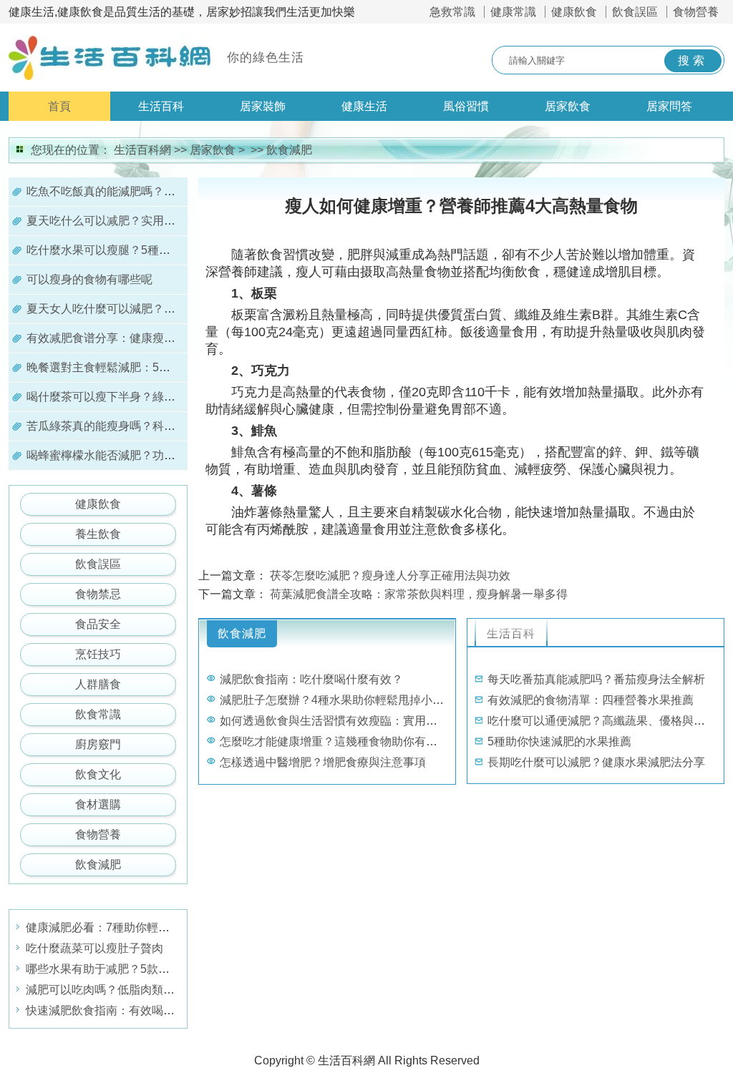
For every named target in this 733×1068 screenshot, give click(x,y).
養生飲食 (98, 534)
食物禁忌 (98, 594)
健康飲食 (574, 12)
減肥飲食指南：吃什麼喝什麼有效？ (311, 679)
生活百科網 (142, 150)
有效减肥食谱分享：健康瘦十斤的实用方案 (135, 338)
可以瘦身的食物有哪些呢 (89, 279)
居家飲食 (568, 106)
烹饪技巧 (98, 654)
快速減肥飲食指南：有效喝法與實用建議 (129, 1010)
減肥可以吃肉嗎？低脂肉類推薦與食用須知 (134, 990)
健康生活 (364, 106)
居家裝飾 (263, 106)
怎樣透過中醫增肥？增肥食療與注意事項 (323, 762)
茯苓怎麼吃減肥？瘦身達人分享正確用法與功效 (390, 575)
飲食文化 (98, 774)
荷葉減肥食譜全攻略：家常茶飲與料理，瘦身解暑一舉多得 (419, 594)
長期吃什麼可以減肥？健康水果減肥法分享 (596, 762)
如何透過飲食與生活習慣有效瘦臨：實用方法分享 (346, 721)
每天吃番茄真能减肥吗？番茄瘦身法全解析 (596, 679)
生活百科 (161, 106)
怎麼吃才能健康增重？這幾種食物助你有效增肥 (340, 741)
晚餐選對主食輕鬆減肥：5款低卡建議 (121, 367)
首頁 (59, 106)
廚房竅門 (98, 744)
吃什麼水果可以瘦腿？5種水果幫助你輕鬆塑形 (144, 250)
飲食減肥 (289, 150)
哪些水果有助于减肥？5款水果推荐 (115, 969)
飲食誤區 (635, 12)
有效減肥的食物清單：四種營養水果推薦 (590, 700)
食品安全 (98, 624)
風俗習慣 (466, 106)
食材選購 (98, 804)
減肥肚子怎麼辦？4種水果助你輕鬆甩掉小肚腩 (337, 700)
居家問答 (669, 106)
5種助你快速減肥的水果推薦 (559, 741)
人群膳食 (98, 684)
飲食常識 (98, 714)
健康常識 (513, 12)
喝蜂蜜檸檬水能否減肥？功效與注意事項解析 (141, 455)
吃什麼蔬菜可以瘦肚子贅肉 (94, 948)
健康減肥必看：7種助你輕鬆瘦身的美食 (126, 927)
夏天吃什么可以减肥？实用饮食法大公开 (129, 221)
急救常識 (452, 12)
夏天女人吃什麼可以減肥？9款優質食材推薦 (138, 309)
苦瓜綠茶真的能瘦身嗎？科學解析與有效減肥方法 (152, 426)
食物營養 (696, 12)
